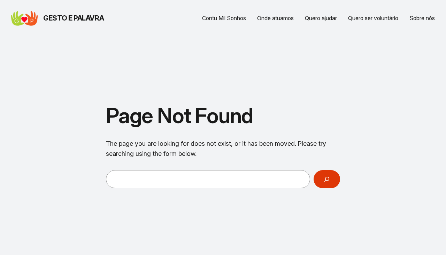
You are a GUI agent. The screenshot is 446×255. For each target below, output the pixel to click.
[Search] (327, 179)
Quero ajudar (321, 18)
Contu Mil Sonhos (224, 18)
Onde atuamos (275, 18)
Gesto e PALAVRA (73, 18)
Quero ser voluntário (373, 18)
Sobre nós (422, 18)
